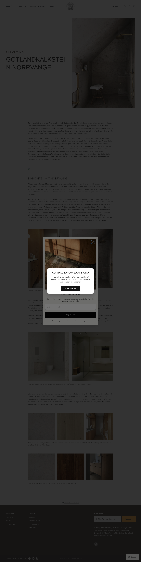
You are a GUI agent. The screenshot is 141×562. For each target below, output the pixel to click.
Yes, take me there (70, 288)
